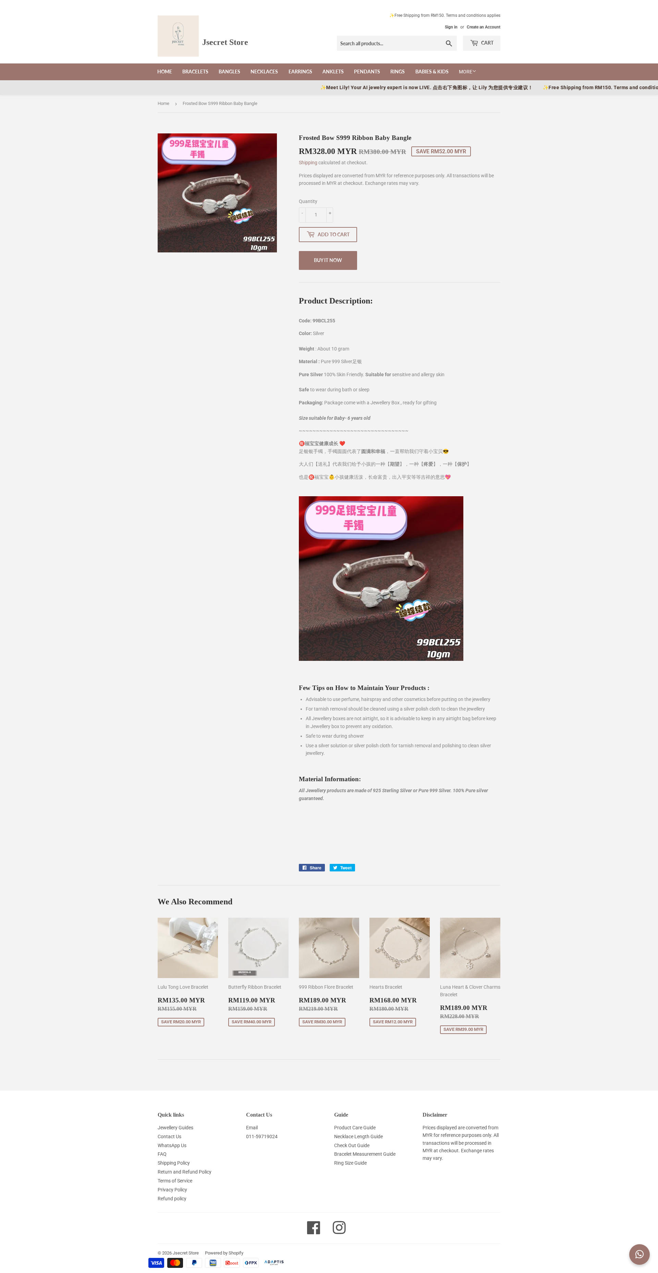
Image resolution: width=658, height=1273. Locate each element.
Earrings (300, 71)
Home (164, 71)
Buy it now (328, 260)
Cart (487, 43)
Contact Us (169, 1136)
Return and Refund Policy (184, 1172)
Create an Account (483, 27)
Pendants (367, 71)
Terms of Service (175, 1180)
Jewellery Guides (175, 1127)
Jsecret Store (186, 1253)
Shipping (308, 162)
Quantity (308, 201)
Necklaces (264, 71)
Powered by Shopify (224, 1253)
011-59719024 (262, 1136)
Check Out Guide (351, 1145)
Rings (397, 71)
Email (252, 1127)
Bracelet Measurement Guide (364, 1154)
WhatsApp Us (172, 1145)
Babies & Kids (432, 71)
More (465, 71)
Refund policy (172, 1198)
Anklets (333, 71)
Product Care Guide (355, 1127)
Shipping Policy (174, 1163)
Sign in (451, 27)
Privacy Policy (172, 1189)
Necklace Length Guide (358, 1136)
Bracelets (195, 71)
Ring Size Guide (350, 1163)
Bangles (229, 71)
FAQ (162, 1154)
